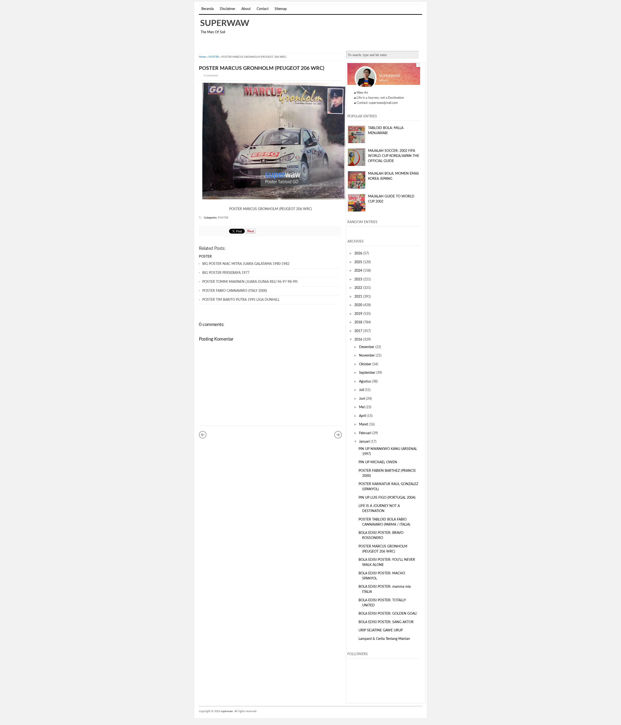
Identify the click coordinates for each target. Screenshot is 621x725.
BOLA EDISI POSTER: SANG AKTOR (386, 622)
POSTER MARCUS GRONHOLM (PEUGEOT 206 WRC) (261, 68)
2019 (358, 314)
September (367, 373)
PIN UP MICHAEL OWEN (378, 462)
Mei (362, 407)
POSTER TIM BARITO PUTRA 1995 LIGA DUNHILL (240, 299)
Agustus (365, 381)
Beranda (207, 9)
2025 (358, 262)
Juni (362, 398)
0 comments (211, 75)
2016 (358, 339)
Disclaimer (227, 9)
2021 (358, 296)
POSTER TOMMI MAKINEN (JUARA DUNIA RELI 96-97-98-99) (250, 282)
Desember (367, 347)
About (246, 9)
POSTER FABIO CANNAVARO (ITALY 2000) (234, 291)
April (363, 416)
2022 (358, 288)
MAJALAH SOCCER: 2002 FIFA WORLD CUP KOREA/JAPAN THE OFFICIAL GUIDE (393, 156)
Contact (263, 9)
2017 (358, 331)
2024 (358, 270)
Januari (365, 441)
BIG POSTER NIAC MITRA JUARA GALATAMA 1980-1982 (245, 264)
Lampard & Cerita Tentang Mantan (384, 639)
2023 (358, 279)
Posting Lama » (338, 435)
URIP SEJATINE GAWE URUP (381, 630)
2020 (358, 305)
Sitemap (281, 9)
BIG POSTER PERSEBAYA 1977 (225, 273)
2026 (358, 253)
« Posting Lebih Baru (203, 435)
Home (202, 57)
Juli (362, 390)
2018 (358, 322)
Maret (364, 424)
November (367, 355)
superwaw (224, 23)
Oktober (365, 364)
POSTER (214, 57)
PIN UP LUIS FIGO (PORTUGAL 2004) (387, 497)
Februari (365, 433)
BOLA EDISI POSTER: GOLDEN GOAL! (388, 613)
